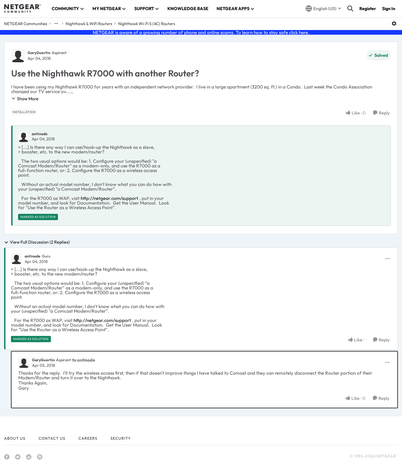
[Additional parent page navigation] (56, 23)
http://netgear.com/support (109, 198)
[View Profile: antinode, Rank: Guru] (16, 258)
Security (120, 438)
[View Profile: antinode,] (23, 136)
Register (367, 8)
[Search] (350, 8)
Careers (87, 438)
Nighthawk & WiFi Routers (89, 23)
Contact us (52, 438)
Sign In (388, 8)
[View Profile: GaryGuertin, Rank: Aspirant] (18, 55)
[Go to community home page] (22, 8)
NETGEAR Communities (25, 23)
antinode (40, 134)
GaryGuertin (39, 53)
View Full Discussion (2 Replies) (40, 242)
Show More (28, 98)
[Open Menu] (394, 23)
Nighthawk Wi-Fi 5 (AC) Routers (146, 23)
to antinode (83, 360)
